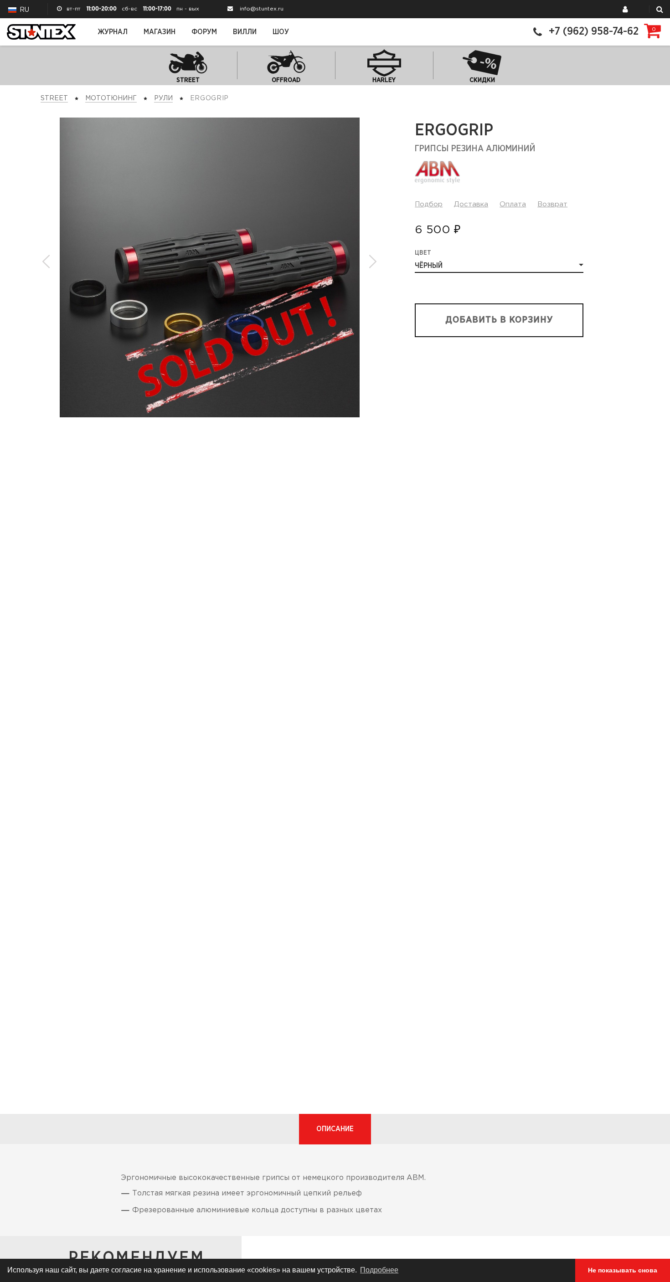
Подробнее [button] (379, 1270)
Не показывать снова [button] (622, 1270)
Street (54, 98)
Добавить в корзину (499, 320)
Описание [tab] (335, 1129)
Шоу (281, 32)
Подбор (429, 204)
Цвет (423, 253)
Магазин (159, 32)
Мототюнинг (111, 98)
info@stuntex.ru (261, 8)
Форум (204, 32)
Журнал (113, 32)
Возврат (552, 204)
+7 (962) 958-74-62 (594, 31)
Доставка (471, 204)
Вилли (245, 32)
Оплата (513, 204)
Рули (163, 98)
